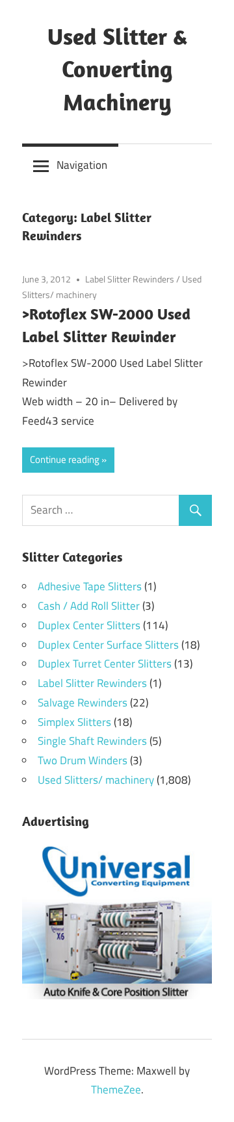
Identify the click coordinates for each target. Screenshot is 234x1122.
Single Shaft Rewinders (92, 740)
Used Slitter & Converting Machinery (117, 68)
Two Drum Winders (82, 760)
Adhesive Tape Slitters (90, 586)
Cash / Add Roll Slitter (89, 605)
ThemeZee (116, 1089)
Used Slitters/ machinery (96, 779)
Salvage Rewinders (82, 702)
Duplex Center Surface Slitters (108, 644)
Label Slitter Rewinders (129, 279)
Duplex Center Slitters (89, 625)
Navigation (82, 164)
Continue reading (64, 459)
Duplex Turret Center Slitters (105, 663)
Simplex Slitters (74, 722)
